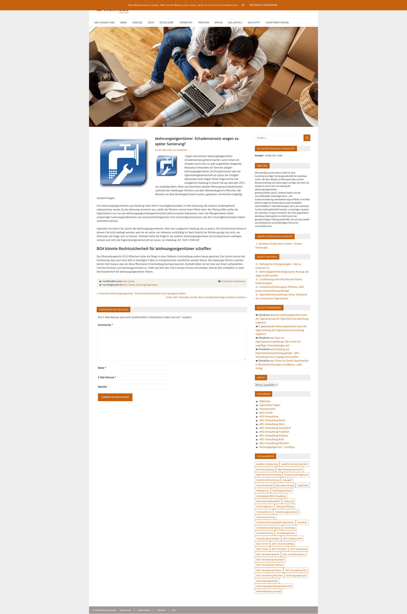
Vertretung (289, 527)
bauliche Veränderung (267, 464)
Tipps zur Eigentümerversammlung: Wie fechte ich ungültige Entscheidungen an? (278, 341)
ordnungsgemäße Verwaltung (271, 496)
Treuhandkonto (264, 512)
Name (102, 367)
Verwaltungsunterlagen (268, 538)
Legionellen (303, 485)
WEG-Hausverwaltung (283, 543)
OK (242, 5)
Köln (151, 22)
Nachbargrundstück (282, 490)
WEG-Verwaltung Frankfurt (274, 431)
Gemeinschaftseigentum (296, 474)
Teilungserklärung (285, 506)
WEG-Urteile (235, 22)
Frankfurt (186, 22)
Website (102, 386)
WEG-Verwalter (279, 549)
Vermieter (302, 522)
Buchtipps (254, 22)
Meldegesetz (262, 490)
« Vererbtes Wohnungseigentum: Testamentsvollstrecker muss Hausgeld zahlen (141, 293)
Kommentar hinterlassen (233, 281)
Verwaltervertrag (264, 533)
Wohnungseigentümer (147, 284)
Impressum (125, 610)
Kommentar (105, 324)
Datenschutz (144, 610)
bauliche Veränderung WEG (294, 464)
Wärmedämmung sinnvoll (268, 591)
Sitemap (161, 610)
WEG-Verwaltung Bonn (272, 423)
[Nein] (403, 5)
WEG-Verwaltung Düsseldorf (275, 427)
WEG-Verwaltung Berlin (272, 420)
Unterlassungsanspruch (286, 512)
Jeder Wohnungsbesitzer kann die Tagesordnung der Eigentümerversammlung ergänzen (281, 318)
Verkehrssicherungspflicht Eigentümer (275, 522)
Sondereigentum (264, 506)
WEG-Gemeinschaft (292, 538)
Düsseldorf (167, 22)
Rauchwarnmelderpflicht (268, 501)
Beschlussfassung (265, 469)
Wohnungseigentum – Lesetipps (277, 446)
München (203, 22)
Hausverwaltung (264, 485)
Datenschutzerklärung (263, 5)
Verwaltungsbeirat (285, 533)
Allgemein (265, 401)
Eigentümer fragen (277, 22)
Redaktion (182, 150)
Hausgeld (287, 480)
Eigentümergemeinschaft (290, 469)
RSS (174, 610)
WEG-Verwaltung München (274, 443)
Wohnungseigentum (296, 575)
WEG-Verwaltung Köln (271, 439)
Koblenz (137, 22)
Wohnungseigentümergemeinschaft (274, 586)
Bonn (123, 22)
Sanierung (288, 501)
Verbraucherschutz (265, 517)
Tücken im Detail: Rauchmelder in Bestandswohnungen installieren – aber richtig (281, 364)
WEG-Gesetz (262, 543)
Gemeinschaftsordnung (267, 480)
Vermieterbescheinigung (268, 527)
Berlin (218, 22)
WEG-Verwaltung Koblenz (273, 435)
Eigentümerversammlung (268, 474)
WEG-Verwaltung (104, 22)
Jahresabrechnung (285, 485)
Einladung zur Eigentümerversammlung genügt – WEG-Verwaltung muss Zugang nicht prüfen (277, 353)
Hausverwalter (267, 408)
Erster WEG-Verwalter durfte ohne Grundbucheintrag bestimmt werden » (206, 297)
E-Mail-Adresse (107, 377)
